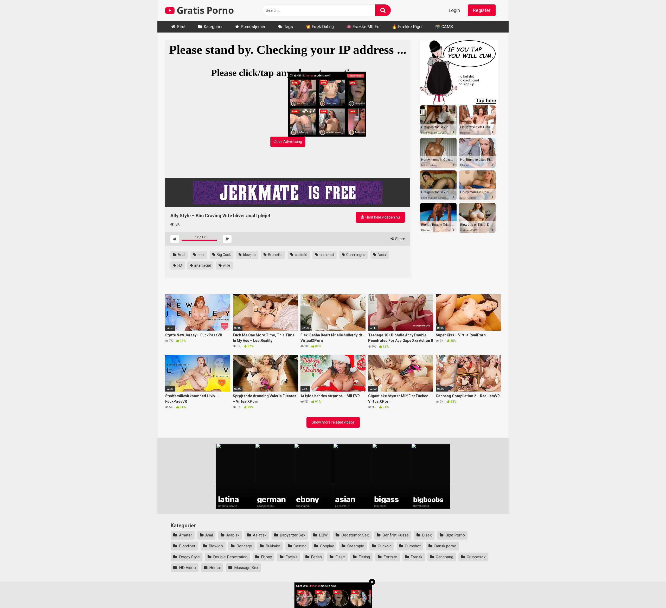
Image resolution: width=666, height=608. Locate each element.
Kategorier (213, 26)
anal (200, 255)
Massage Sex (246, 567)
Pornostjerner (253, 26)
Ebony (266, 557)
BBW (323, 535)
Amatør (185, 535)
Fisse (340, 557)
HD (179, 265)
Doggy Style (189, 557)
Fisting (364, 557)
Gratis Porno (204, 10)
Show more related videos (333, 422)
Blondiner (187, 546)
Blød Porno (455, 535)
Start (181, 26)
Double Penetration (230, 557)
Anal (181, 255)
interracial (202, 265)
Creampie (355, 546)
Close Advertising (287, 141)
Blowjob (216, 546)
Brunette (275, 255)
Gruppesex (476, 557)
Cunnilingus (355, 255)
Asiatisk (259, 535)
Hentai (215, 567)
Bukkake (273, 546)
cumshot (326, 255)
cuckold (300, 255)
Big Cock (223, 255)
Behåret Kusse (395, 535)
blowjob (249, 255)
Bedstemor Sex (355, 535)
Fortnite (390, 557)
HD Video (187, 567)
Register (481, 10)
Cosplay (327, 546)
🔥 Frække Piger (407, 26)
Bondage (244, 546)
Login (454, 10)
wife (226, 265)
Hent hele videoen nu (382, 217)
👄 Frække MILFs (362, 26)
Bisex (427, 535)
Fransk (416, 557)
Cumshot (413, 546)
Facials (291, 557)
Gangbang (444, 557)
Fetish (316, 557)
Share (399, 239)
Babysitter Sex (292, 535)
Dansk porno (445, 546)
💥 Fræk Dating (319, 26)
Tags (288, 26)
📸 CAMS (444, 26)
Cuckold (385, 546)
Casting (299, 546)
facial (382, 255)
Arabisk (232, 535)
